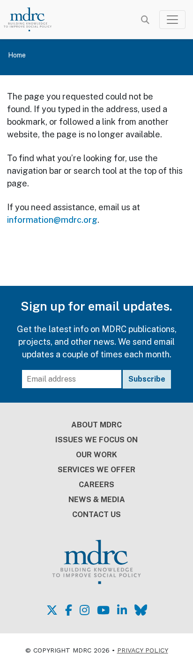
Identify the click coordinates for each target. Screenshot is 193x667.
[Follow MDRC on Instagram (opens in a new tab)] (84, 610)
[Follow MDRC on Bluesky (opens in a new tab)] (140, 610)
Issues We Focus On (96, 439)
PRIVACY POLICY (142, 650)
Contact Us (96, 514)
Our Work (96, 454)
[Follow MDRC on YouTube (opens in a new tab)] (103, 610)
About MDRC (96, 424)
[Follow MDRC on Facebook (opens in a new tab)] (68, 610)
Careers (96, 484)
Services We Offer (96, 469)
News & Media (96, 499)
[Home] (33, 19)
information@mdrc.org (52, 220)
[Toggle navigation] (172, 19)
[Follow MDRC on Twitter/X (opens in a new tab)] (52, 610)
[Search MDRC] (145, 20)
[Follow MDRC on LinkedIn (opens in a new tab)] (122, 610)
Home (17, 55)
